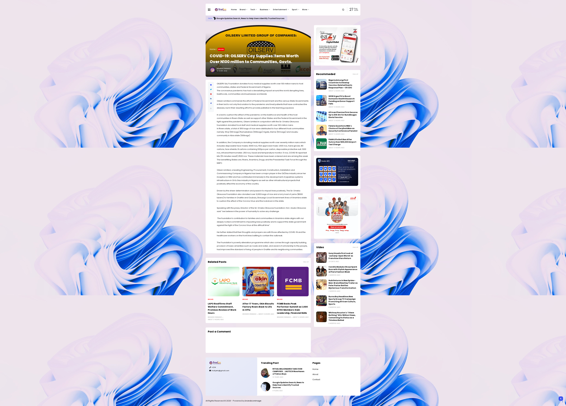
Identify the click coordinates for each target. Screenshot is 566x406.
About (315, 374)
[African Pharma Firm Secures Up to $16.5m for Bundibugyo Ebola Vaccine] (321, 116)
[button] (211, 108)
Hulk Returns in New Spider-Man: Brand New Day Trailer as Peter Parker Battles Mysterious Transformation (343, 284)
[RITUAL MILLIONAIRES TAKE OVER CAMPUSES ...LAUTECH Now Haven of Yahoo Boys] (265, 373)
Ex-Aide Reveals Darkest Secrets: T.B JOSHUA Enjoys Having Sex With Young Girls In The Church (263, 18)
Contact (316, 379)
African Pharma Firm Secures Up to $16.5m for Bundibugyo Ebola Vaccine (343, 115)
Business (264, 9)
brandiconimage (253, 400)
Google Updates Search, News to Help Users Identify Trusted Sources (288, 385)
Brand (242, 9)
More (304, 9)
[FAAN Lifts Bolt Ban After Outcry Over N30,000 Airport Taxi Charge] (321, 143)
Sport (294, 9)
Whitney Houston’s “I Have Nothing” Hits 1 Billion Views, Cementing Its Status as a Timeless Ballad (342, 316)
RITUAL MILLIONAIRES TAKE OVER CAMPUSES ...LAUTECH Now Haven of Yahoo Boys (288, 371)
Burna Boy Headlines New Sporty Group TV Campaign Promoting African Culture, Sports (342, 300)
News (210, 18)
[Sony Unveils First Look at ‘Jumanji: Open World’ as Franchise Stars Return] (321, 257)
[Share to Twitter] (211, 89)
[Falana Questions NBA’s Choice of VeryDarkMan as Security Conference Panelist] (321, 130)
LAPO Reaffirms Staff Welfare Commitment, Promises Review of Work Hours (222, 308)
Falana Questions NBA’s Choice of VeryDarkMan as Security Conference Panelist (343, 128)
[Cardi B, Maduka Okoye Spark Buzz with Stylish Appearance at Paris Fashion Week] (321, 271)
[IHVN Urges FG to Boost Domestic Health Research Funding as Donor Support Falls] (321, 100)
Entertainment (280, 9)
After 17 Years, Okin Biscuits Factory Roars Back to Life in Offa (258, 306)
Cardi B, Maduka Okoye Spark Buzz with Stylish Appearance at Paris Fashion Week (343, 269)
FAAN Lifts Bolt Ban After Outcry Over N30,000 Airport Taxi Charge (342, 142)
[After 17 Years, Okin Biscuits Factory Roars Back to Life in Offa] (258, 281)
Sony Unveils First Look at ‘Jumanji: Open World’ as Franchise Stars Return (341, 256)
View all (306, 262)
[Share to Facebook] (211, 85)
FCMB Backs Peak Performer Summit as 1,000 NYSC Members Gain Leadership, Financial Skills (292, 308)
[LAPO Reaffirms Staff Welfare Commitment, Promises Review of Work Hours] (224, 281)
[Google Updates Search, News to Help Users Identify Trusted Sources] (265, 386)
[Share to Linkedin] (211, 99)
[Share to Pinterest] (211, 94)
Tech (252, 9)
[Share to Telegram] (211, 103)
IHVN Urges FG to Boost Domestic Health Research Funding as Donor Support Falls (342, 100)
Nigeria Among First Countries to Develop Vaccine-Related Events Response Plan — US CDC (340, 84)
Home (234, 9)
